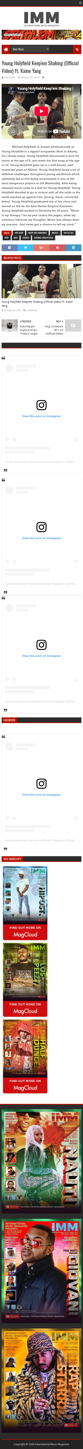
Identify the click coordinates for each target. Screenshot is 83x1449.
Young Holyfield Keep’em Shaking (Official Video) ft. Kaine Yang (37, 303)
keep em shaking (37, 233)
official (69, 233)
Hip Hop (19, 233)
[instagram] (79, 3)
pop (7, 238)
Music (55, 233)
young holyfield (43, 238)
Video (26, 238)
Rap (16, 238)
